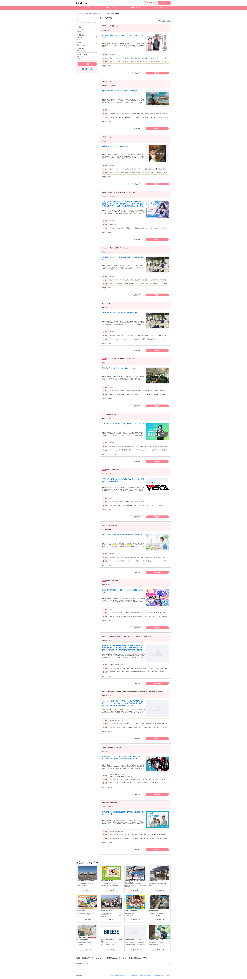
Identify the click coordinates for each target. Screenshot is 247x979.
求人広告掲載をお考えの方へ (118, 975)
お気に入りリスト (111, 7)
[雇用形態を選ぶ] (96, 50)
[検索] (95, 22)
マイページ (159, 7)
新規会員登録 (150, 3)
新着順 (169, 21)
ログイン (164, 3)
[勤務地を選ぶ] (96, 37)
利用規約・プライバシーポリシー (163, 975)
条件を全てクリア (87, 69)
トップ (88, 7)
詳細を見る (157, 73)
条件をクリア (80, 31)
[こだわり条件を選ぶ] (96, 56)
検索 (87, 64)
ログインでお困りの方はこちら (147, 975)
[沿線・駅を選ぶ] (96, 44)
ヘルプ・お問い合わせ (132, 975)
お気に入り (137, 73)
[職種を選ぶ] (96, 29)
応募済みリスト (135, 7)
